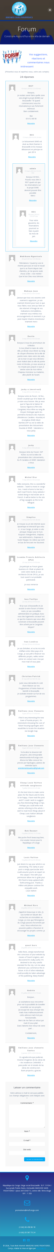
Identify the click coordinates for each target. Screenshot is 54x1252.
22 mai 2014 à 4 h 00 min (31, 644)
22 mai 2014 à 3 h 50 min (31, 562)
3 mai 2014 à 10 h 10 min (31, 294)
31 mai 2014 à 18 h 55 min (31, 679)
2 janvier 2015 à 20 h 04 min (31, 1053)
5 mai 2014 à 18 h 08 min (31, 392)
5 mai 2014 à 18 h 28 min (31, 448)
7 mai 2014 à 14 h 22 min (31, 480)
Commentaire (27, 1103)
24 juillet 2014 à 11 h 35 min (31, 908)
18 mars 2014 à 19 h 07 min (33, 215)
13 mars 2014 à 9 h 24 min (32, 137)
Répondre (31, 123)
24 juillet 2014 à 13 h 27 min (31, 948)
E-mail (27, 1140)
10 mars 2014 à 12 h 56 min (31, 88)
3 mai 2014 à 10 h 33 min (31, 339)
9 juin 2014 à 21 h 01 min (31, 748)
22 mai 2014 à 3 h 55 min (31, 602)
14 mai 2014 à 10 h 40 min (31, 520)
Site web (27, 1149)
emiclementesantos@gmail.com (31, 768)
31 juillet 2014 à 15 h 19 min (31, 993)
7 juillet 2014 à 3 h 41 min (31, 788)
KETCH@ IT (41, 1248)
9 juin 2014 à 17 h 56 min (31, 713)
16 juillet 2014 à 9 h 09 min (31, 860)
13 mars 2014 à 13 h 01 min (33, 172)
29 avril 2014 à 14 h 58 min (31, 259)
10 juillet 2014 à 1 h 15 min (31, 833)
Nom (27, 1131)
